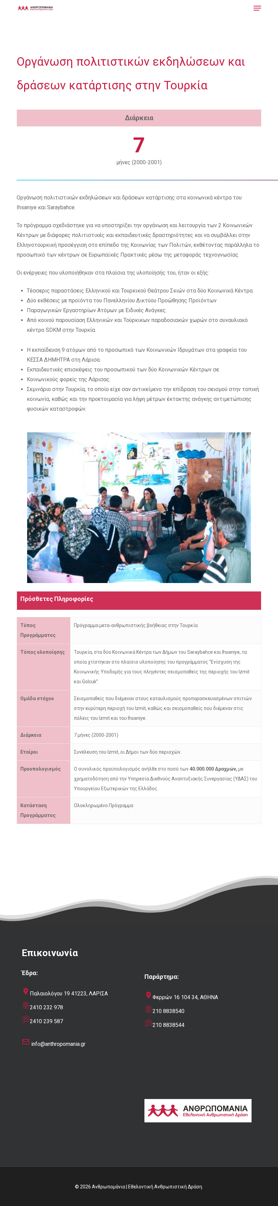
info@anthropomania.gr (58, 1044)
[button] (257, 8)
